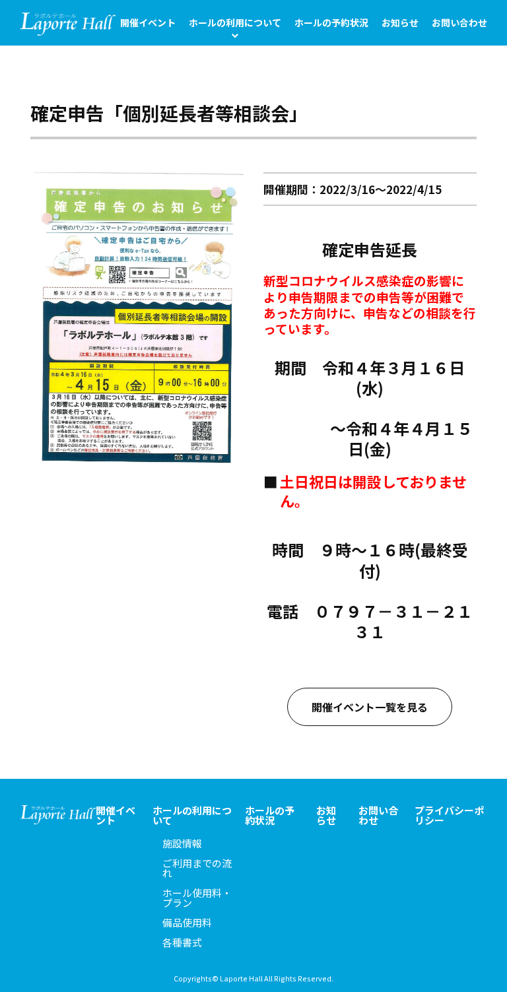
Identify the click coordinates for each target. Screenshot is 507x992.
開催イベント (148, 22)
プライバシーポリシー (449, 815)
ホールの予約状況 (331, 22)
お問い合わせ (459, 22)
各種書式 (182, 942)
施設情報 (182, 843)
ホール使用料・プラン (197, 897)
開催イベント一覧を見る (370, 707)
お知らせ (400, 22)
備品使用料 (187, 922)
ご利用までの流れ (197, 868)
